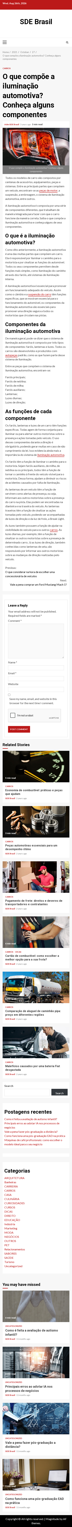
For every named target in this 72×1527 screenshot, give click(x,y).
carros (54, 529)
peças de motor (48, 190)
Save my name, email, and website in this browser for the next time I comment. (33, 701)
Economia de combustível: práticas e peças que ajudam (36, 766)
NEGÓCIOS (11, 1236)
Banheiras (10, 1182)
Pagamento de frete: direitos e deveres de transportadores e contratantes (36, 877)
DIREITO (10, 1215)
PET (7, 1245)
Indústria (9, 1224)
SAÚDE (8, 1257)
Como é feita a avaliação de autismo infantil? (30, 1119)
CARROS (7, 68)
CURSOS (9, 1207)
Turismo (9, 1261)
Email (12, 673)
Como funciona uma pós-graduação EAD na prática (34, 1135)
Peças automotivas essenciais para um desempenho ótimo (36, 822)
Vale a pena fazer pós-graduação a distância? (31, 1131)
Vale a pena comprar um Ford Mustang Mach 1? (38, 582)
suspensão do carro (39, 294)
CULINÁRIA (11, 1199)
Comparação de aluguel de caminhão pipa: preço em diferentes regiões (36, 987)
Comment (15, 620)
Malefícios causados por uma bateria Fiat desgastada (36, 1042)
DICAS (18, 952)
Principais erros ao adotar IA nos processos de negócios (36, 1362)
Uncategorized (13, 1266)
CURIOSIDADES (14, 1203)
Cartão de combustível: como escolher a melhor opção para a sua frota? (36, 932)
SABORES (10, 1253)
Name (12, 662)
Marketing (10, 1228)
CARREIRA (11, 1186)
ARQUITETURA (14, 1178)
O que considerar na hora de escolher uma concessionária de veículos (30, 572)
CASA (8, 1194)
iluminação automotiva (50, 454)
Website (13, 684)
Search (8, 1085)
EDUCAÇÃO (12, 1220)
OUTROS (10, 1241)
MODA (8, 1232)
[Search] (67, 42)
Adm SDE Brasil (11, 124)
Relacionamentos (14, 1249)
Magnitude (52, 1519)
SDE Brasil (36, 22)
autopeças (11, 355)
